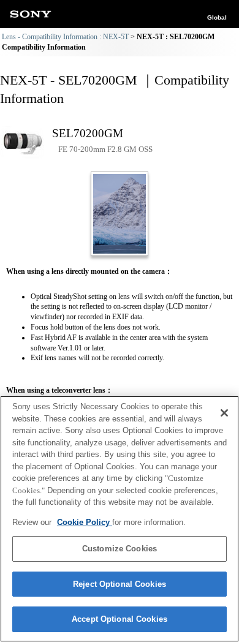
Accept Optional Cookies (119, 619)
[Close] (224, 412)
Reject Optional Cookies (119, 584)
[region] (119, 519)
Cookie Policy (84, 522)
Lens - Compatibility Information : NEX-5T (65, 36)
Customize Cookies (119, 548)
